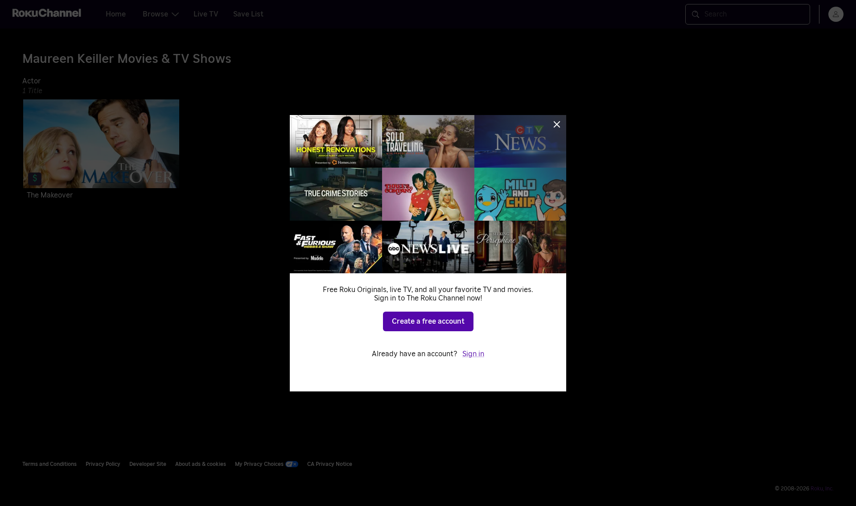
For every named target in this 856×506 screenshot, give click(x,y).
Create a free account (428, 321)
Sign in (473, 354)
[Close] (557, 124)
